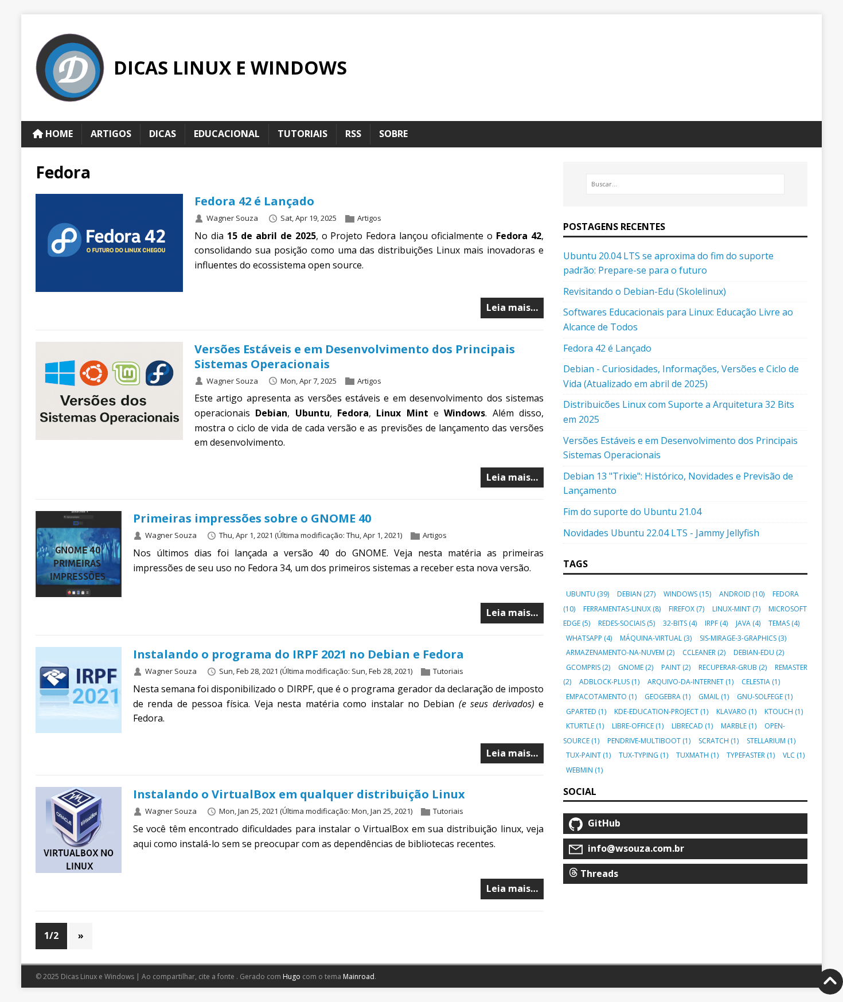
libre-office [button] (638, 726)
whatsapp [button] (589, 638)
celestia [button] (760, 682)
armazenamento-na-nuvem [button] (620, 652)
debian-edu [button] (758, 652)
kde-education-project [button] (661, 711)
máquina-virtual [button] (656, 638)
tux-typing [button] (643, 755)
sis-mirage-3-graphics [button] (743, 638)
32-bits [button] (680, 623)
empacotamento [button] (601, 696)
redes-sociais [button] (626, 623)
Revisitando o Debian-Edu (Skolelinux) (644, 291)
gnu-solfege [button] (765, 696)
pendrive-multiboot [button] (648, 741)
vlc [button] (794, 755)
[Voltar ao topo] (830, 981)
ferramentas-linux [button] (622, 609)
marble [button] (738, 726)
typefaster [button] (751, 755)
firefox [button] (686, 609)
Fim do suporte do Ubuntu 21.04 (632, 511)
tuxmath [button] (697, 755)
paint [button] (675, 667)
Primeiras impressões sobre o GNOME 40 (252, 518)
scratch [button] (718, 741)
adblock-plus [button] (609, 682)
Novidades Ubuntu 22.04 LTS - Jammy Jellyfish (661, 533)
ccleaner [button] (703, 652)
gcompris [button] (588, 667)
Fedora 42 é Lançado (254, 201)
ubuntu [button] (587, 594)
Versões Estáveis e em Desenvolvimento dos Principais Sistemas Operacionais (354, 356)
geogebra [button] (667, 696)
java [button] (748, 623)
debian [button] (636, 594)
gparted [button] (586, 711)
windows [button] (687, 594)
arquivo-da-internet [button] (690, 682)
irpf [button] (716, 623)
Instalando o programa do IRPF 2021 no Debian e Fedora (298, 654)
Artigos (369, 218)
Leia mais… (512, 307)
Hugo (291, 976)
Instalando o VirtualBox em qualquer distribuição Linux (299, 794)
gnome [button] (635, 667)
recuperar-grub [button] (732, 667)
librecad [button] (692, 726)
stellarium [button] (771, 741)
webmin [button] (584, 770)
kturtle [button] (585, 726)
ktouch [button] (783, 711)
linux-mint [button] (736, 609)
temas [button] (783, 623)
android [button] (741, 594)
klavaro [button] (736, 711)
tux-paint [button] (588, 755)
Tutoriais (448, 671)
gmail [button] (713, 696)
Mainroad (358, 976)
